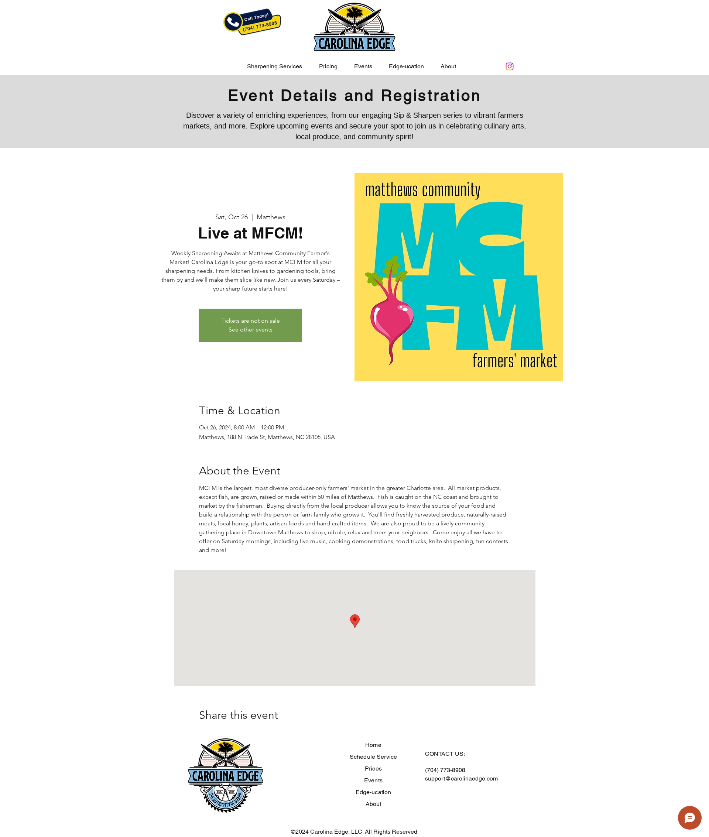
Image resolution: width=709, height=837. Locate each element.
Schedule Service (373, 756)
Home (373, 744)
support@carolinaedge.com (461, 778)
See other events (251, 329)
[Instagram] (509, 66)
